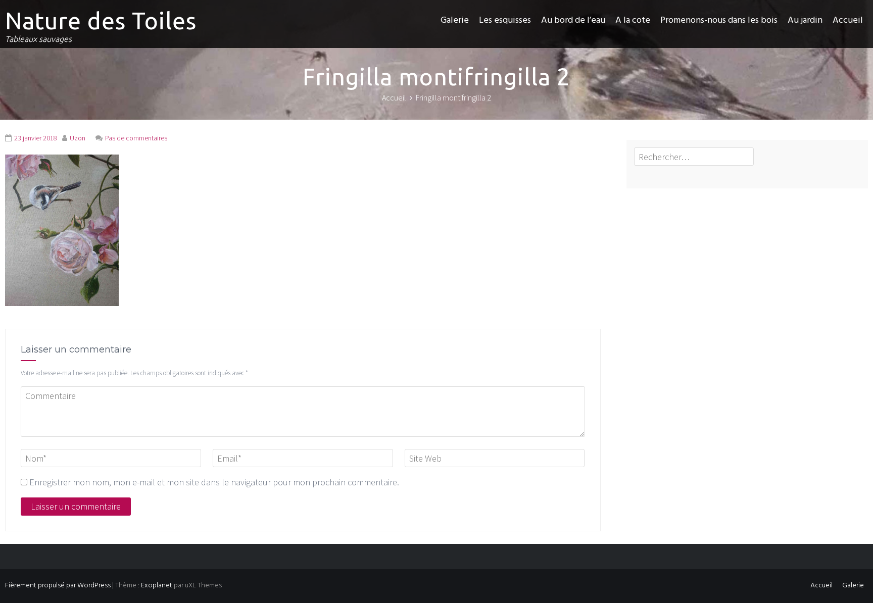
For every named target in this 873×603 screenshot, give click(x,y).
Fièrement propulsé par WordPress (58, 585)
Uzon (77, 137)
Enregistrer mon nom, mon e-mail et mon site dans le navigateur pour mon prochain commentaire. (214, 482)
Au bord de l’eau (573, 20)
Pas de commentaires (136, 137)
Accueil (848, 20)
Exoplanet (156, 585)
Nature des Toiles (101, 21)
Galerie (455, 20)
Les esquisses (505, 20)
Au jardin (805, 20)
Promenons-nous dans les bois (719, 20)
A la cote (632, 20)
